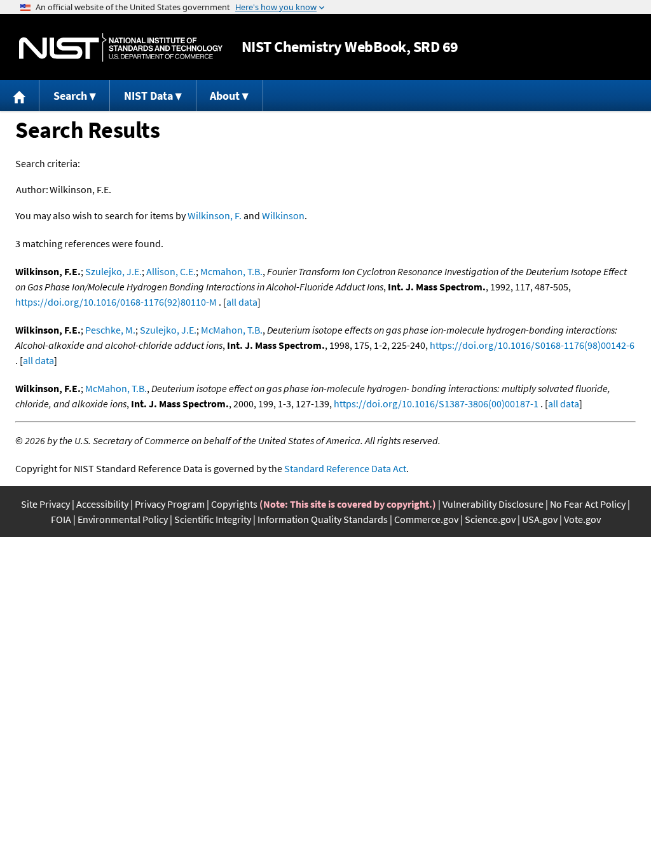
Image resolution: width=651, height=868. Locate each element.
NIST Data (148, 95)
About (225, 95)
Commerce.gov (426, 519)
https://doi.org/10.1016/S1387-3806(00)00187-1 (436, 403)
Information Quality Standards (322, 519)
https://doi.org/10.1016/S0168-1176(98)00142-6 (532, 345)
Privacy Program (170, 504)
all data (241, 301)
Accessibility (102, 504)
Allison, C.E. (171, 271)
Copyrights (234, 504)
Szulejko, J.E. (113, 271)
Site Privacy (45, 504)
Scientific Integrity (212, 519)
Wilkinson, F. (215, 215)
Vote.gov (582, 519)
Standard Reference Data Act (345, 468)
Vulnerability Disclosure (493, 504)
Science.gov (490, 519)
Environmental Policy (123, 519)
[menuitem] (19, 95)
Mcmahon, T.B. (231, 271)
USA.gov (540, 519)
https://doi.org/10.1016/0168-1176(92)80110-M (116, 301)
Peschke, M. (110, 329)
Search (70, 95)
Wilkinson (283, 215)
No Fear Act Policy (588, 504)
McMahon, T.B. (232, 329)
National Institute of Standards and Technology (121, 47)
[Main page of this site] (19, 95)
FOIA (61, 519)
